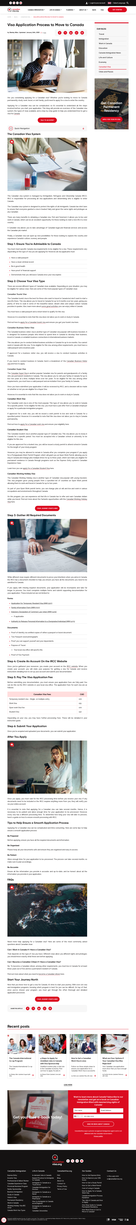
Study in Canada (13, 1194)
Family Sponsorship (14, 1189)
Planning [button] (70, 10)
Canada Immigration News (110, 53)
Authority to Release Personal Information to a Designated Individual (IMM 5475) (43, 621)
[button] (96, 34)
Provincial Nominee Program (17, 1186)
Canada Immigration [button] (36, 10)
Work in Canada (105, 43)
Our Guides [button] (86, 1171)
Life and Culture (106, 58)
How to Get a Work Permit (91, 1185)
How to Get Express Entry (91, 1175)
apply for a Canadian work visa (32, 424)
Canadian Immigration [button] (16, 1171)
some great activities (49, 306)
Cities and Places (106, 72)
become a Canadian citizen (49, 974)
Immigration (104, 39)
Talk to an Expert (47, 120)
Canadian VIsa (105, 67)
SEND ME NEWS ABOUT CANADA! (98, 1124)
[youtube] (20, 2)
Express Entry (12, 1175)
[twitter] (14, 2)
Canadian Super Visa (19, 373)
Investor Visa (12, 1178)
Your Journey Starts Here (47, 508)
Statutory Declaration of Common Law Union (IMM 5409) (34, 612)
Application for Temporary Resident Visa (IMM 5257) (31, 603)
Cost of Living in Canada (90, 1188)
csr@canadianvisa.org (114, 1179)
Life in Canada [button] (38, 1171)
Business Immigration (15, 1192)
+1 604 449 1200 (113, 1176)
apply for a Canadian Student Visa (36, 468)
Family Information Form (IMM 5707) (25, 608)
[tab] (112, 34)
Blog (94, 10)
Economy (102, 62)
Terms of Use (62, 1189)
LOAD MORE (68, 1085)
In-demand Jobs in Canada (41, 1175)
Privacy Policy (62, 1186)
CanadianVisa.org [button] (64, 1171)
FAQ (102, 10)
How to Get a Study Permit (92, 1183)
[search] (128, 3)
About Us (60, 1181)
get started (117, 10)
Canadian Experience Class (17, 1183)
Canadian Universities (40, 1211)
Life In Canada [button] (55, 10)
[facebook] (10, 2)
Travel (101, 34)
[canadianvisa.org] (14, 10)
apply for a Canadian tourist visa (33, 322)
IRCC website (72, 666)
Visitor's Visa (11, 1197)
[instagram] (17, 2)
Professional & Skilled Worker (18, 1181)
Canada (17, 114)
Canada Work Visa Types (16, 1210)
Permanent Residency (15, 1200)
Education (103, 48)
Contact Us (61, 1183)
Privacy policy (98, 1136)
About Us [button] (82, 10)
